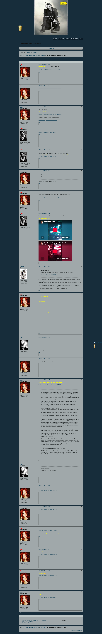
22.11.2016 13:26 (46, 570)
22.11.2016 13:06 (46, 293)
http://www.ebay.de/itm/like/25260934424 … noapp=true (50, 197)
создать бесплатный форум (76, 630)
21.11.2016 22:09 (46, 64)
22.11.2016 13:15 (46, 379)
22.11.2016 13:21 (46, 506)
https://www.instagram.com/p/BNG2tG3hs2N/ (48, 530)
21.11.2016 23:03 (46, 170)
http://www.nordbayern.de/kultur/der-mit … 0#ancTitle (49, 298)
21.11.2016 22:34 (46, 106)
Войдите (29, 52)
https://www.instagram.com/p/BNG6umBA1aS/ (48, 490)
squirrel (22, 266)
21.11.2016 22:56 (46, 149)
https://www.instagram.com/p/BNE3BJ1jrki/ (47, 156)
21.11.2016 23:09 (46, 191)
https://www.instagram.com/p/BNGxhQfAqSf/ (48, 554)
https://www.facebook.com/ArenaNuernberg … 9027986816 (56, 350)
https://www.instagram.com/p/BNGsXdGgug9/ (48, 575)
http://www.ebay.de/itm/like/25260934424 (49, 274)
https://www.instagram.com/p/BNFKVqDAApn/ (48, 120)
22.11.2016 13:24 (46, 549)
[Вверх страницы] (98, 342)
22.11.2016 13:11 (46, 337)
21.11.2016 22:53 (46, 128)
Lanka (21, 337)
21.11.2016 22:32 (46, 85)
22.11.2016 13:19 (46, 485)
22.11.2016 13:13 (46, 358)
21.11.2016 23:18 (46, 266)
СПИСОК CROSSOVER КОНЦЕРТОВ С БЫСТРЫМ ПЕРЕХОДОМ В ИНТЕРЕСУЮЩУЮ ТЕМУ (30, 621)
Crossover (42, 55)
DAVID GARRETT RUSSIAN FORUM (30, 55)
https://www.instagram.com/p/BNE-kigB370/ (47, 132)
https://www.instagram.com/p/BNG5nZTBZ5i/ (48, 509)
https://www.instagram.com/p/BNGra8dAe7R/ (48, 597)
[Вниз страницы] (94, 348)
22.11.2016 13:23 (46, 528)
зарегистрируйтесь (36, 52)
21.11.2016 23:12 (46, 213)
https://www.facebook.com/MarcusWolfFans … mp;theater (50, 114)
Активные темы (50, 48)
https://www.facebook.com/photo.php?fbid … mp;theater (50, 69)
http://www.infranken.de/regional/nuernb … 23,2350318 (50, 384)
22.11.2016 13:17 (46, 464)
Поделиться (41, 64)
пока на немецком (45, 391)
